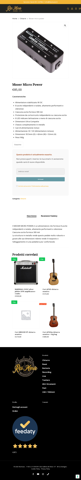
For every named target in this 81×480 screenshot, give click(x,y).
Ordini (15, 411)
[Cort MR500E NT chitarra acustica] (25, 315)
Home (14, 18)
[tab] (31, 216)
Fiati (44, 388)
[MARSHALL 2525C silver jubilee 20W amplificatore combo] (25, 272)
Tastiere (46, 380)
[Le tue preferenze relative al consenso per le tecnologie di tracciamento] (77, 476)
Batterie (46, 368)
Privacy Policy (45, 469)
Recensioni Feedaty (49, 216)
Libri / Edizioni (48, 392)
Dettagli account (19, 407)
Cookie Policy (35, 469)
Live (44, 376)
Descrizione (31, 216)
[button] (65, 25)
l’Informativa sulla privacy (40, 186)
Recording (46, 372)
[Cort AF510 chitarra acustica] (53, 272)
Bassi (44, 364)
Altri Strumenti (49, 384)
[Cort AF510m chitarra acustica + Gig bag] (53, 315)
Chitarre (23, 18)
